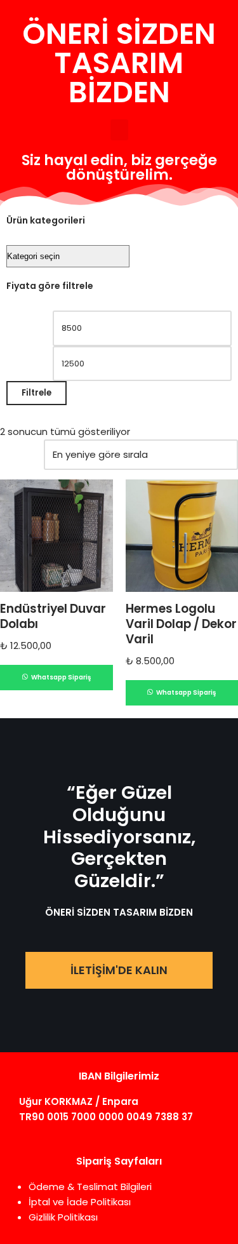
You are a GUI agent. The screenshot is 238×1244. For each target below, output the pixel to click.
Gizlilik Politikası (63, 1217)
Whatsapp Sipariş (60, 677)
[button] (119, 129)
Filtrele (36, 393)
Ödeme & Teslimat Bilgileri (90, 1186)
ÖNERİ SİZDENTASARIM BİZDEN (119, 62)
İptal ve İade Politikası (80, 1201)
